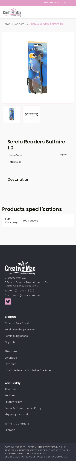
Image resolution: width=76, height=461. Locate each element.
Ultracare (10, 364)
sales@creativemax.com (28, 295)
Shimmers (11, 351)
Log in (66, 2)
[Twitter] (8, 303)
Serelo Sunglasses (16, 336)
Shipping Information (18, 414)
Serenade (11, 357)
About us (10, 389)
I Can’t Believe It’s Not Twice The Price (28, 370)
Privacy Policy (13, 402)
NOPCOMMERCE (59, 456)
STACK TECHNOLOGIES (24, 456)
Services (10, 395)
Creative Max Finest (17, 323)
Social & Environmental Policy (23, 408)
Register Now (51, 2)
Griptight (10, 342)
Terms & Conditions (17, 423)
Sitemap (10, 430)
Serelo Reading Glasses (20, 329)
